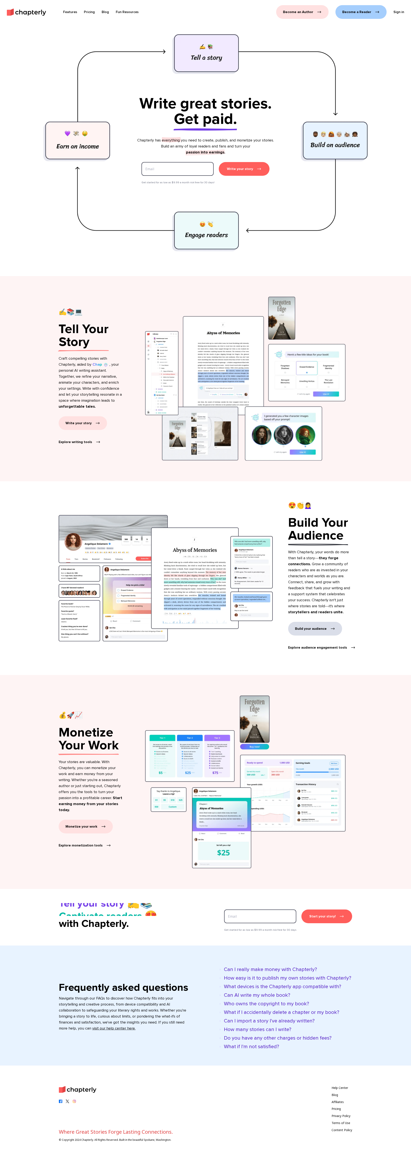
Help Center (340, 1088)
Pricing (336, 1109)
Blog (335, 1095)
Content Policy (342, 1130)
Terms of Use (341, 1123)
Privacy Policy (341, 1116)
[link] (26, 12)
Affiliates (338, 1102)
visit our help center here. (114, 1028)
